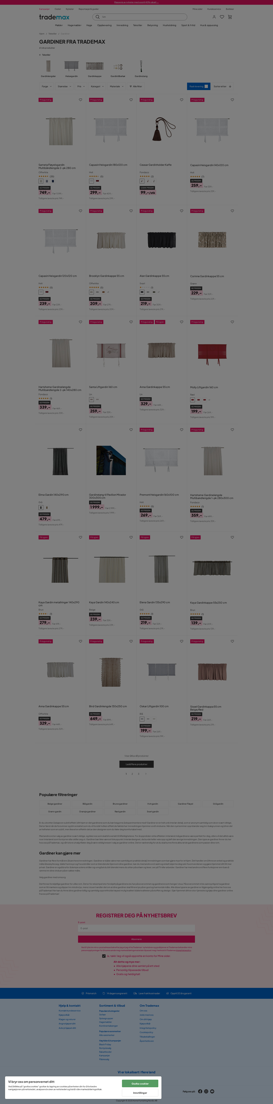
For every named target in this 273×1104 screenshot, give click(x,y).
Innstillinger (140, 1092)
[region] (83, 1087)
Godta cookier (140, 1083)
